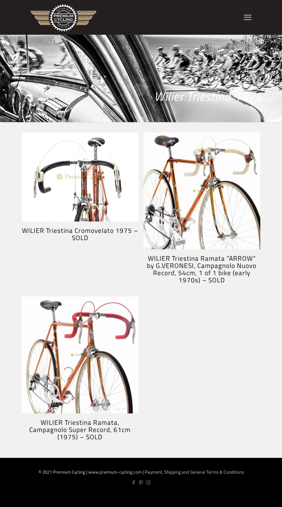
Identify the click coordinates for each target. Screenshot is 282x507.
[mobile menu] (247, 17)
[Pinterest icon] (141, 482)
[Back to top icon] (254, 496)
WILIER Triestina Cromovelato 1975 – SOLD (80, 233)
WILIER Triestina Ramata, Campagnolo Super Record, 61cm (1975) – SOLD (80, 429)
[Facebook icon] (134, 482)
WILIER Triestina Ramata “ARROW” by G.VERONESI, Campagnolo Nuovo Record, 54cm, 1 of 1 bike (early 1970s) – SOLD (202, 269)
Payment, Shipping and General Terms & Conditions (194, 471)
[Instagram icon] (148, 482)
